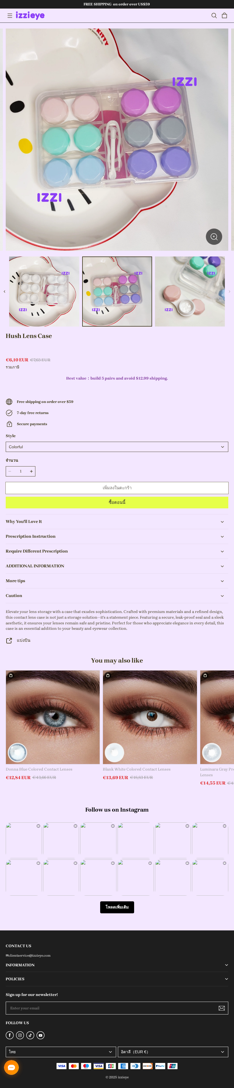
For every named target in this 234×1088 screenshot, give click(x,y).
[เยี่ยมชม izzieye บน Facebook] (10, 1038)
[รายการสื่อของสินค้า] (117, 139)
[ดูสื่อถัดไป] (229, 291)
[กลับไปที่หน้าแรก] (30, 15)
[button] (10, 16)
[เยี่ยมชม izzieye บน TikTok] (30, 1038)
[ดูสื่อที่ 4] (190, 291)
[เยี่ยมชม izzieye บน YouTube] (41, 1038)
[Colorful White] (117, 447)
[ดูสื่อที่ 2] (44, 291)
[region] (117, 291)
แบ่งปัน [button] (23, 640)
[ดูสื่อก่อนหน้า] (4, 291)
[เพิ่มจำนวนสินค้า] (31, 471)
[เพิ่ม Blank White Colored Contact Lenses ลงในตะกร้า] (107, 675)
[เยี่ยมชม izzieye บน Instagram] (20, 1038)
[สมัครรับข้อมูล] (221, 1008)
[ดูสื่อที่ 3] (117, 291)
